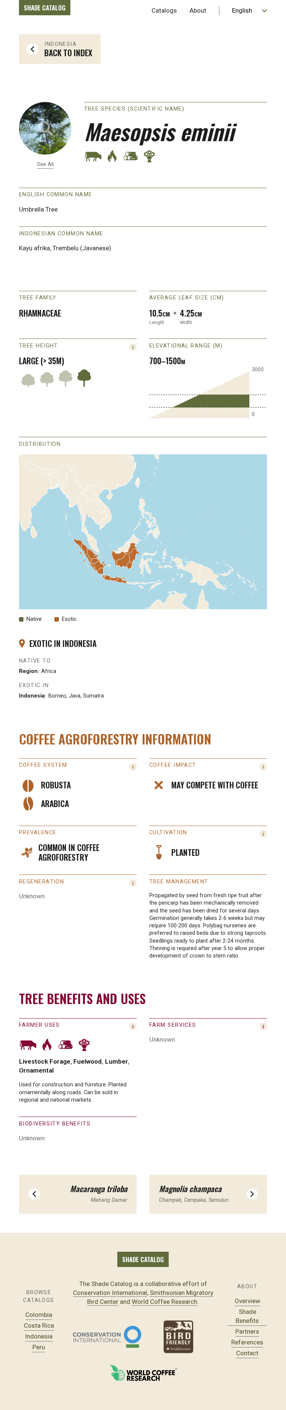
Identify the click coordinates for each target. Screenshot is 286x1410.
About (198, 10)
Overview (247, 1301)
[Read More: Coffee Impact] (263, 767)
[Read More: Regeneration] (133, 883)
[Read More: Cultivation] (263, 834)
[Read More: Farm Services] (263, 1026)
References (247, 1342)
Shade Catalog (45, 7)
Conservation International (110, 1292)
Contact (247, 1353)
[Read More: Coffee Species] (133, 767)
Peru (38, 1347)
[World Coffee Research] (143, 1373)
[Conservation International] (107, 1337)
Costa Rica (39, 1325)
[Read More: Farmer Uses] (133, 1026)
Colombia (38, 1314)
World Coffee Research (164, 1301)
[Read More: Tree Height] (133, 347)
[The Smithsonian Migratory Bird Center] (179, 1337)
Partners (247, 1331)
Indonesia (39, 1336)
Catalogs (164, 10)
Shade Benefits (247, 1316)
